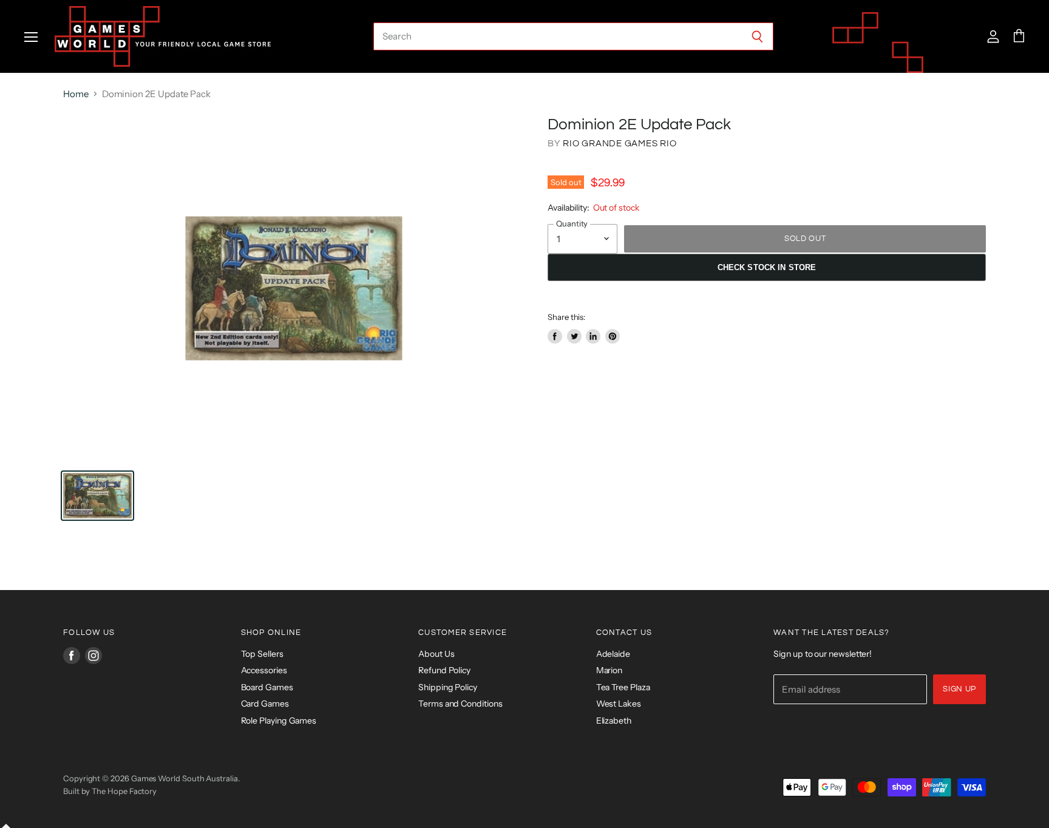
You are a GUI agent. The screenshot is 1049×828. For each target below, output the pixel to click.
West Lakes (618, 703)
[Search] (757, 36)
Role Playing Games (279, 720)
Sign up (959, 689)
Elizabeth (613, 720)
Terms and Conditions (460, 703)
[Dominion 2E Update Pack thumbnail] (97, 496)
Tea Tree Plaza (623, 687)
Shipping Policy (447, 687)
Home (76, 94)
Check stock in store (767, 267)
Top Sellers (262, 653)
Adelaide (613, 653)
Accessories (264, 670)
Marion (609, 670)
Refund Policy (444, 670)
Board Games (267, 687)
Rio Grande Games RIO (619, 143)
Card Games (265, 703)
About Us (436, 653)
